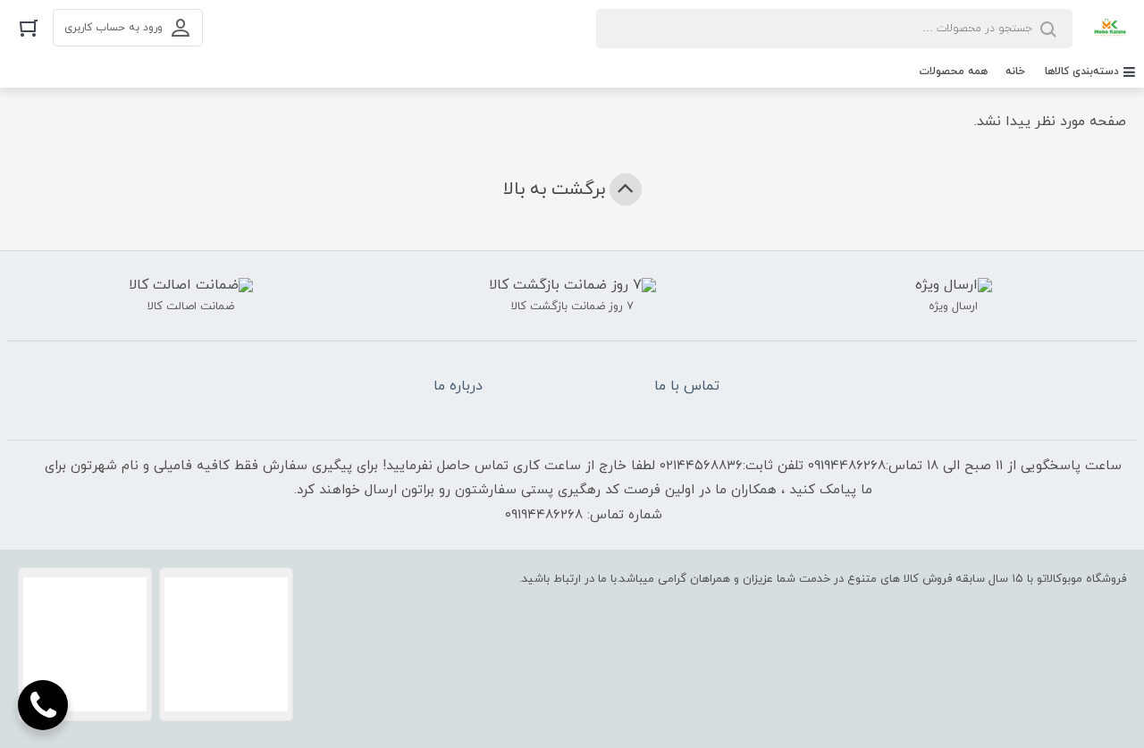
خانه (1015, 71)
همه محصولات (953, 71)
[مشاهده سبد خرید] (28, 27)
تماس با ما (686, 386)
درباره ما (458, 386)
